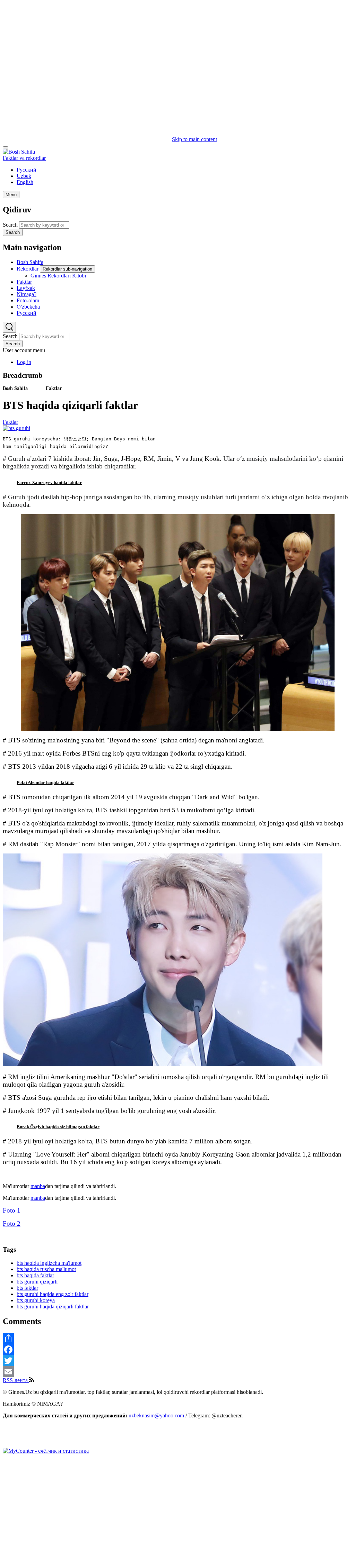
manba (38, 1186)
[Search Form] (9, 327)
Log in (24, 362)
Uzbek (24, 176)
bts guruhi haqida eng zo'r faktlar (52, 1294)
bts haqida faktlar (35, 1275)
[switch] (5, 147)
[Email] (177, 1371)
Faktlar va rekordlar (24, 158)
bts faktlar (27, 1288)
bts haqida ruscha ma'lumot (46, 1269)
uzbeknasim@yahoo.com (156, 1415)
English (25, 182)
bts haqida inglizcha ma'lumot (49, 1263)
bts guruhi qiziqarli (37, 1282)
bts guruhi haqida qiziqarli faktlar (53, 1306)
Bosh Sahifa (15, 388)
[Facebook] (177, 1349)
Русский (26, 170)
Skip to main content (194, 139)
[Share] (177, 1338)
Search (10, 225)
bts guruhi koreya (36, 1300)
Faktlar (54, 388)
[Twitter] (177, 1360)
